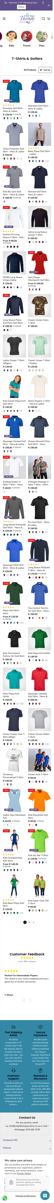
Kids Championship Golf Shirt (12, 859)
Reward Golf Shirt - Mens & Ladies (38, 193)
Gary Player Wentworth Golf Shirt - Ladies (39, 279)
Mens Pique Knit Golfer (11, 695)
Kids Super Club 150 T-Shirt (38, 902)
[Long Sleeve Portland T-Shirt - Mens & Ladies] (39, 550)
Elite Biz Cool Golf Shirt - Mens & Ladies (13, 193)
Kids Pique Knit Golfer (39, 653)
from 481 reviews (27, 961)
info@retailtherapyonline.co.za (24, 1125)
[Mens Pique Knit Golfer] (14, 679)
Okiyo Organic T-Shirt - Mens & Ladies (39, 402)
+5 (20, 118)
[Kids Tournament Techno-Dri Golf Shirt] (14, 638)
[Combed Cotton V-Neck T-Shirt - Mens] (14, 467)
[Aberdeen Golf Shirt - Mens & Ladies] (39, 91)
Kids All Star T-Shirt (38, 855)
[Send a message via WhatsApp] (4, 1198)
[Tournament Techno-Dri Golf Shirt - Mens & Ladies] (39, 593)
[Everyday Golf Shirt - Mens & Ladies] (14, 91)
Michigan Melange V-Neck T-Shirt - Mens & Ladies (39, 483)
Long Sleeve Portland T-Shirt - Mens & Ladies (39, 569)
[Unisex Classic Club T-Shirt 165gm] (14, 719)
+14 (47, 744)
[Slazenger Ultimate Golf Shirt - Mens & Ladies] (39, 679)
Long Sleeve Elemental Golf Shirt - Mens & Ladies (14, 526)
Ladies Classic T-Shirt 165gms (13, 362)
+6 (20, 410)
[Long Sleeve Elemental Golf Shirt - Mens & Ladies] (14, 507)
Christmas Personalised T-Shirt (13, 776)
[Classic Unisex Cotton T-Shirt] (39, 719)
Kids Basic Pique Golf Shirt (13, 904)
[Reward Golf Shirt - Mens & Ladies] (39, 177)
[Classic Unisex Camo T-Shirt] (39, 305)
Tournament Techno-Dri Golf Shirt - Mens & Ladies (39, 609)
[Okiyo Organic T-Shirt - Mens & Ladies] (39, 386)
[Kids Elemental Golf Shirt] (39, 800)
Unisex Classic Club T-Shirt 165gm (14, 735)
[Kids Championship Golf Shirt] (14, 841)
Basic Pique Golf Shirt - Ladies (39, 152)
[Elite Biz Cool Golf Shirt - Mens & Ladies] (14, 177)
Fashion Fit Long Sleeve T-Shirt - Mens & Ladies (13, 236)
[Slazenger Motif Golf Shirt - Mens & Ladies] (14, 550)
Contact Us (19, 6)
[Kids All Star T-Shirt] (39, 841)
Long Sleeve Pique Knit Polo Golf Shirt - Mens (13, 321)
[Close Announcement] (48, 5)
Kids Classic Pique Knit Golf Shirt (14, 402)
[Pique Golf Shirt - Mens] (14, 593)
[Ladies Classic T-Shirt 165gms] (14, 346)
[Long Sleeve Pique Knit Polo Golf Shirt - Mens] (14, 305)
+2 (20, 534)
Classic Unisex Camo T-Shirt (38, 321)
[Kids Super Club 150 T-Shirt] (39, 886)
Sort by (46, 70)
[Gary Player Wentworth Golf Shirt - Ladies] (39, 262)
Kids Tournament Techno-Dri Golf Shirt (13, 654)
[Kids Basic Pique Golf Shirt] (14, 886)
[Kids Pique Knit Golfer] (39, 638)
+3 (20, 287)
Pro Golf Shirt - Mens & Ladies (38, 523)
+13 (47, 161)
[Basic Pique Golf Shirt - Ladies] (39, 134)
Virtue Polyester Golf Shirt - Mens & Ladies (13, 150)
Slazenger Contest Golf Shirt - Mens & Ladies (14, 442)
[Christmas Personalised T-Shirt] (14, 760)
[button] (4, 19)
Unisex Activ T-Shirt (38, 774)
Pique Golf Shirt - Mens (11, 612)
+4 (46, 660)
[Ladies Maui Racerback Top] (14, 800)
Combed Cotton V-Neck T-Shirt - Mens (13, 483)
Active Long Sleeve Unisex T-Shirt (37, 233)
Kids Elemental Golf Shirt (38, 816)
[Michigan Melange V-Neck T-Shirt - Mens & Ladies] (39, 467)
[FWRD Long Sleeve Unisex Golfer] (14, 262)
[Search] (43, 18)
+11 (21, 912)
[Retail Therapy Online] (27, 18)
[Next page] (33, 922)
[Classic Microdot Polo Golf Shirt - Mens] (39, 427)
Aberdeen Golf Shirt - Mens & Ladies (39, 107)
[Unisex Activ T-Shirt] (39, 760)
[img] (27, 958)
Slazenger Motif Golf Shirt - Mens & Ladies (13, 566)
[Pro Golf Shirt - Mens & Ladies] (39, 507)
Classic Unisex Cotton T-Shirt (39, 735)
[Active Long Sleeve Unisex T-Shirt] (39, 217)
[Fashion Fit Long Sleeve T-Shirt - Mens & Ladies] (14, 217)
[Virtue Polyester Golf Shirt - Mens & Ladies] (14, 134)
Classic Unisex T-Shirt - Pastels (39, 362)
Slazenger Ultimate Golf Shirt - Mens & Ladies (37, 695)
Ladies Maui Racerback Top (14, 816)
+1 (20, 158)
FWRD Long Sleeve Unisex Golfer (12, 279)
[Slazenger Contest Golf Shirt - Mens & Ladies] (14, 427)
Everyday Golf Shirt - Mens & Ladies (13, 109)
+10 (21, 703)
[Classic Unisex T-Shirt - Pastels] (39, 346)
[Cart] (48, 18)
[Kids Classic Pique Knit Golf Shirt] (14, 386)
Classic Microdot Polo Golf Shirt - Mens (39, 442)
